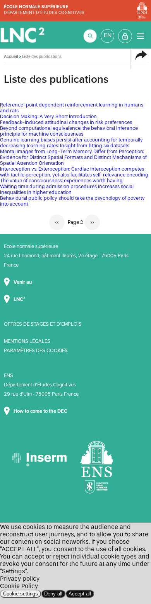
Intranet (125, 36)
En (108, 35)
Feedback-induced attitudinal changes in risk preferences (66, 122)
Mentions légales (27, 341)
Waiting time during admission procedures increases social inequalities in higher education (67, 189)
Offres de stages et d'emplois (43, 324)
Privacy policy (19, 578)
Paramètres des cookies (36, 350)
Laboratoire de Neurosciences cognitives (23, 35)
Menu (140, 36)
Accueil (11, 56)
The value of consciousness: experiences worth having (61, 180)
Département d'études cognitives (44, 12)
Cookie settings (20, 594)
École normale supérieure (36, 6)
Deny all (53, 594)
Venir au (23, 282)
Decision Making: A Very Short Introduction (48, 116)
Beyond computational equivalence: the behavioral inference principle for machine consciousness (69, 131)
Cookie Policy (19, 586)
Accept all (80, 594)
